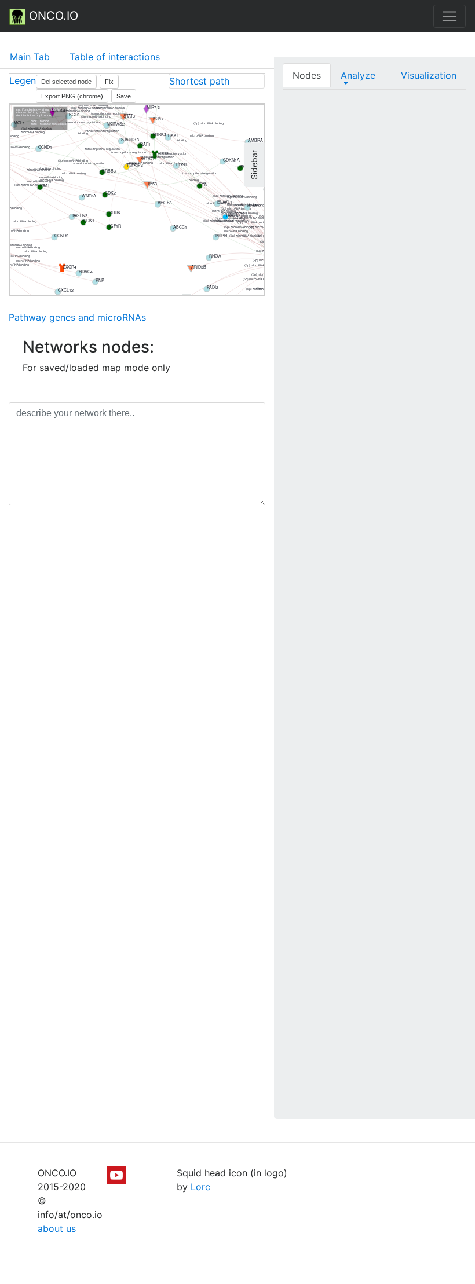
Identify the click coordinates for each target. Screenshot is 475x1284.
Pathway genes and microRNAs (77, 317)
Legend (25, 80)
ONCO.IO (51, 16)
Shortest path (199, 81)
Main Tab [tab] (30, 57)
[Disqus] (137, 678)
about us (57, 1228)
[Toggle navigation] (449, 16)
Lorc (200, 1187)
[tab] (216, 81)
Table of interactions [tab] (115, 57)
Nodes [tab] (307, 75)
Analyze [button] (358, 75)
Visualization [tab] (428, 75)
